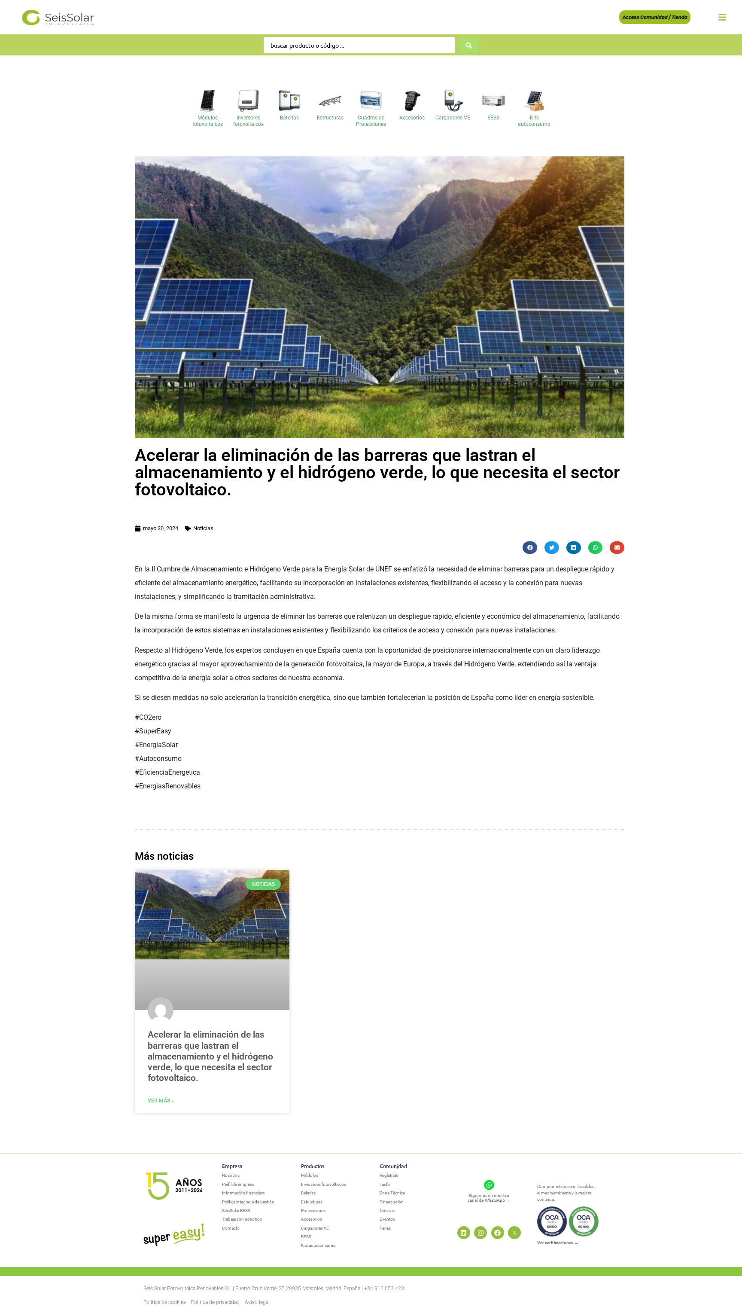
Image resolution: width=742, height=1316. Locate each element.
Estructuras (330, 118)
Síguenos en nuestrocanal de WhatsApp (489, 1197)
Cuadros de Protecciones (371, 121)
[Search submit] (468, 45)
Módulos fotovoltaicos (207, 121)
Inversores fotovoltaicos (248, 121)
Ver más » (161, 1101)
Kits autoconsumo (534, 121)
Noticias (203, 528)
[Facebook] (497, 1232)
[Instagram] (480, 1232)
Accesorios (412, 118)
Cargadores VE (452, 118)
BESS (493, 118)
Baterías (289, 118)
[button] (530, 547)
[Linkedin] (463, 1232)
